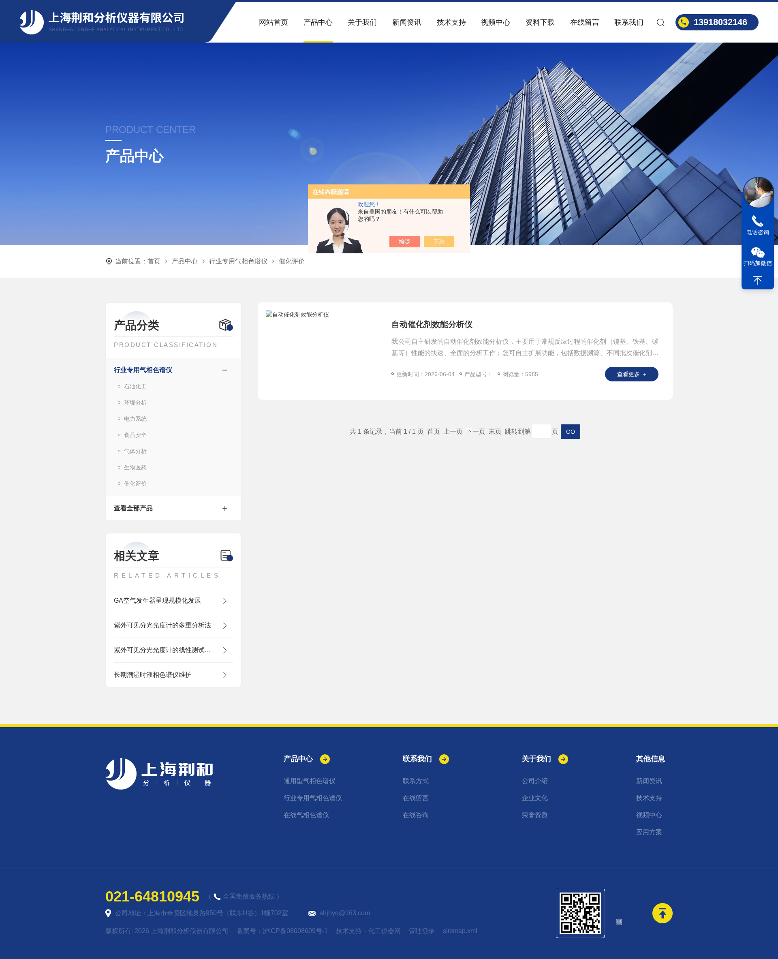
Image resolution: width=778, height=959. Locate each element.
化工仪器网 (384, 930)
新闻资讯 (406, 22)
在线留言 (584, 22)
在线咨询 (416, 814)
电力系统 (135, 418)
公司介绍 (535, 780)
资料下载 (540, 22)
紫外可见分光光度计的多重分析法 (162, 625)
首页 (153, 261)
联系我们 (628, 22)
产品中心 (318, 22)
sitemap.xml (460, 930)
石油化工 (135, 386)
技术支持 (451, 22)
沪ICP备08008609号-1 (295, 930)
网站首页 (273, 22)
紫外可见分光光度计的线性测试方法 (166, 649)
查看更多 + (631, 374)
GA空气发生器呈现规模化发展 (157, 600)
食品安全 (135, 435)
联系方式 (416, 780)
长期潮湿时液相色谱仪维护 (153, 674)
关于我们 (362, 22)
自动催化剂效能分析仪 (431, 324)
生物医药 (135, 467)
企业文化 (535, 797)
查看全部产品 (133, 508)
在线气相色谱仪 (306, 814)
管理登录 (422, 930)
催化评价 (135, 483)
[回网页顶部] (757, 280)
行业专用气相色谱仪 (238, 261)
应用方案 (649, 831)
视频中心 (495, 22)
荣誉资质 (535, 814)
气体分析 (135, 451)
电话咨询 (757, 232)
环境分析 (135, 402)
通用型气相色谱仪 (310, 780)
